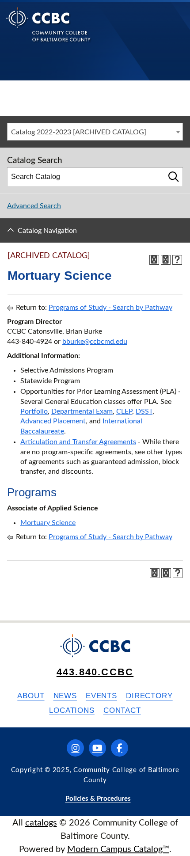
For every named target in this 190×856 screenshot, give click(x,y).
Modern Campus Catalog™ (118, 849)
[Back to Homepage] (48, 31)
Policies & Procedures (98, 798)
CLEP (124, 411)
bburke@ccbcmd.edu (94, 341)
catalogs (41, 822)
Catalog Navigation (47, 230)
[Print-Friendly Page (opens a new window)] (166, 260)
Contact (122, 710)
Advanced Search (34, 205)
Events (101, 696)
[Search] (173, 176)
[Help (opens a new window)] (177, 260)
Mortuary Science (48, 522)
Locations (72, 710)
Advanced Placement (53, 421)
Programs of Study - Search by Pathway (110, 307)
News (65, 696)
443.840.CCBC (95, 671)
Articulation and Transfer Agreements (78, 441)
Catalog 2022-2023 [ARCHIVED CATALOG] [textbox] (78, 132)
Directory (149, 696)
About (30, 696)
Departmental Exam (82, 411)
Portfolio (34, 411)
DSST (144, 411)
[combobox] (95, 132)
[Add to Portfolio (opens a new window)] (154, 260)
